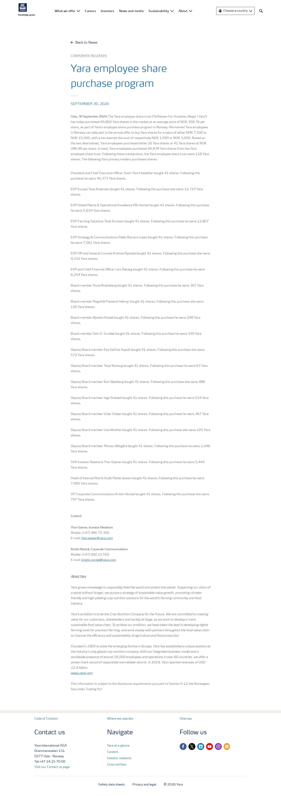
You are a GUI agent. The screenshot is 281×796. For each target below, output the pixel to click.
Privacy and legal (144, 784)
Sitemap (186, 718)
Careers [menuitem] (90, 11)
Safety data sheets (111, 784)
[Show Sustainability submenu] (172, 10)
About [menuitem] (183, 11)
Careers (112, 752)
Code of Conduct (46, 718)
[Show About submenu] (190, 10)
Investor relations (119, 758)
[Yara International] (26, 9)
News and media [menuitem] (131, 11)
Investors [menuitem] (107, 11)
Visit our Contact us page (52, 767)
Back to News (86, 42)
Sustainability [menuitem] (158, 11)
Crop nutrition (116, 764)
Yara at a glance (118, 745)
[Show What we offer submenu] (78, 10)
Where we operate (120, 718)
